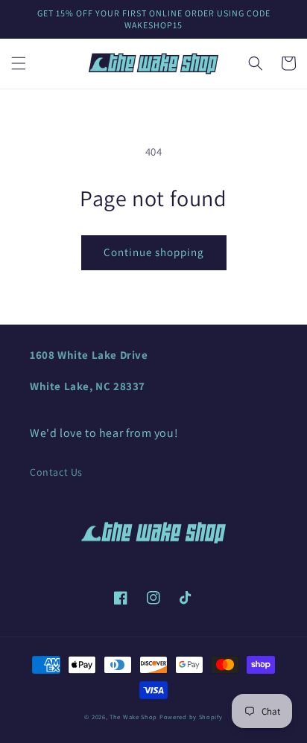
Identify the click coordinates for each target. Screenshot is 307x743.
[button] (18, 63)
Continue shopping (154, 252)
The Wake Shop (133, 716)
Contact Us (56, 472)
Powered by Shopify (191, 716)
